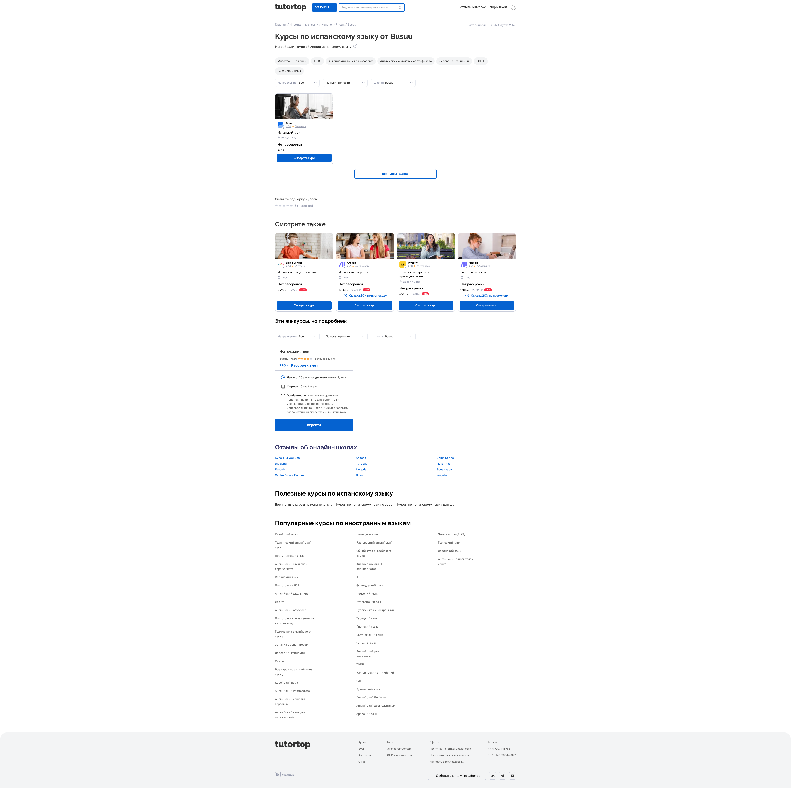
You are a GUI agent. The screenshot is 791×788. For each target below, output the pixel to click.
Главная (281, 24)
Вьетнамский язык (369, 635)
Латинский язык (449, 551)
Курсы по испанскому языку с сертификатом (365, 504)
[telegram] (502, 776)
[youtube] (512, 776)
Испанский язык (333, 24)
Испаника (444, 463)
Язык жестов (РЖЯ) (451, 534)
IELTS (317, 61)
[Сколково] (284, 774)
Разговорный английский (374, 542)
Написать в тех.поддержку (447, 761)
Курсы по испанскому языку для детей (426, 504)
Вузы (361, 748)
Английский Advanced (290, 610)
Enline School (294, 262)
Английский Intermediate (292, 691)
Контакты (364, 755)
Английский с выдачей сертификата (406, 61)
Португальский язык (289, 556)
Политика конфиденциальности (450, 748)
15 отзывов (423, 266)
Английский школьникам (293, 593)
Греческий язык (449, 542)
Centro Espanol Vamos (289, 475)
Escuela (280, 469)
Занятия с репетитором (291, 645)
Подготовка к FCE (287, 585)
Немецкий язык (367, 534)
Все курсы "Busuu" (395, 173)
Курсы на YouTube (287, 458)
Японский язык (367, 626)
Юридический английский (375, 673)
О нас (361, 761)
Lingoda (361, 469)
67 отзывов (362, 266)
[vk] (492, 776)
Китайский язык (289, 71)
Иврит (279, 602)
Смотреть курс (304, 158)
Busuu (289, 123)
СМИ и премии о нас (400, 755)
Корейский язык (286, 682)
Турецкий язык (367, 618)
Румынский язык (368, 689)
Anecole (351, 262)
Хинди (279, 661)
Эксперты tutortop (399, 748)
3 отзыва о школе (325, 358)
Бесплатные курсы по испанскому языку (304, 504)
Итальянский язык (369, 602)
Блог (390, 742)
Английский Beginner (371, 697)
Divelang (281, 463)
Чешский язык (366, 643)
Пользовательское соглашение (450, 755)
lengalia (442, 475)
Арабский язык (367, 714)
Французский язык (369, 585)
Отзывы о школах (473, 7)
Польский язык (367, 593)
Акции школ (498, 7)
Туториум (413, 262)
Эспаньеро (444, 469)
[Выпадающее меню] (513, 7)
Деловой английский (454, 61)
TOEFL (480, 61)
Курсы (362, 742)
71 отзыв (300, 266)
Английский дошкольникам (375, 705)
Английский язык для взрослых (351, 61)
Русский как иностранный (375, 610)
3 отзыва (300, 126)
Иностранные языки (304, 24)
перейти (314, 425)
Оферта (434, 742)
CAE (359, 681)
